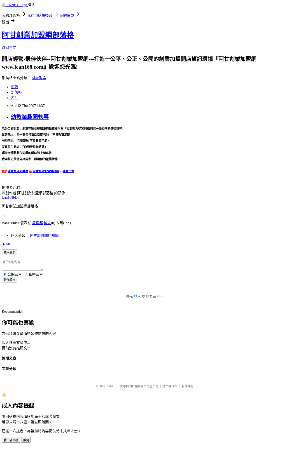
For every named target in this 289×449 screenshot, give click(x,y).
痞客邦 (37, 223)
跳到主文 (9, 47)
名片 (14, 98)
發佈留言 (9, 280)
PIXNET (111, 386)
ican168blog (10, 197)
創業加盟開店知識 (44, 235)
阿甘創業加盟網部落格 (38, 35)
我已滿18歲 (11, 440)
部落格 (16, 92)
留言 (47, 223)
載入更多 (9, 252)
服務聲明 (187, 386)
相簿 (14, 87)
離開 (26, 440)
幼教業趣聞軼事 (30, 117)
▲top (6, 243)
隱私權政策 (170, 386)
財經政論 (39, 78)
